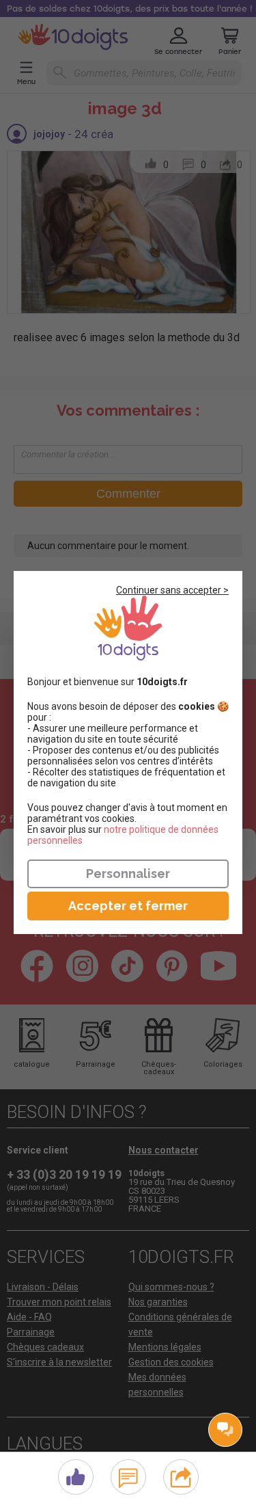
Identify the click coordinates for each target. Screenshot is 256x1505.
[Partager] (180, 1475)
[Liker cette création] (76, 1477)
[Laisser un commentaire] (128, 1475)
